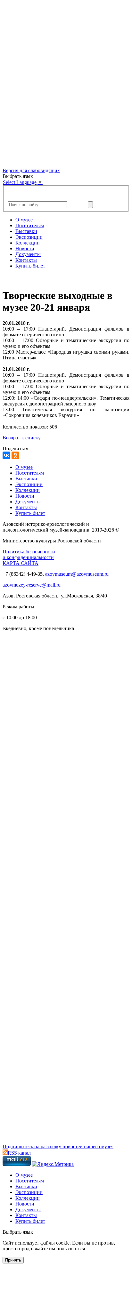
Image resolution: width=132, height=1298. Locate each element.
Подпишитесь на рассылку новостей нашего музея (58, 1146)
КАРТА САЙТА (20, 563)
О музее (24, 219)
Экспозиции (29, 237)
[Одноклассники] (15, 455)
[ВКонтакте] (6, 455)
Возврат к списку (22, 437)
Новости (24, 248)
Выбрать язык (18, 1232)
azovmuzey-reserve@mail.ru (32, 585)
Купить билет (30, 265)
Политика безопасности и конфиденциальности (29, 554)
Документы (28, 254)
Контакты (26, 260)
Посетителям (29, 225)
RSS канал (19, 1153)
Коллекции (27, 242)
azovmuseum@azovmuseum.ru (77, 574)
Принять (13, 1260)
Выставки (26, 231)
